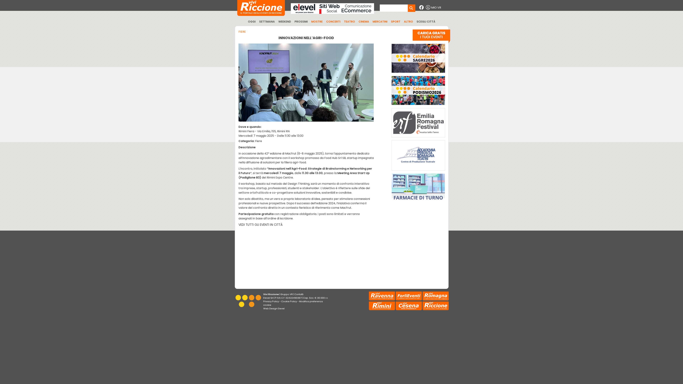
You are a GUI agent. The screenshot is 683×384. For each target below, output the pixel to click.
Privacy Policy (271, 301)
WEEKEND (284, 21)
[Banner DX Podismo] (418, 106)
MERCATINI (380, 21)
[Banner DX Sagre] (418, 74)
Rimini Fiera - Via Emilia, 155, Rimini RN (264, 131)
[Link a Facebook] (422, 7)
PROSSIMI (301, 21)
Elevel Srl (268, 298)
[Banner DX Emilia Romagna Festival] (418, 138)
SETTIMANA (267, 21)
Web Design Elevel (274, 308)
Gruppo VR (286, 294)
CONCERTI (333, 21)
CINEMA (364, 21)
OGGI (252, 21)
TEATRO (349, 21)
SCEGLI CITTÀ (426, 21)
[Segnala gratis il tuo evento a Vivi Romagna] (431, 37)
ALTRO (408, 21)
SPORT (395, 21)
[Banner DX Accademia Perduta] (418, 171)
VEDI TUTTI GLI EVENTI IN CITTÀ (261, 225)
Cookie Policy (289, 301)
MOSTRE (317, 21)
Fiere (242, 32)
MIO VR (436, 8)
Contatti (298, 294)
